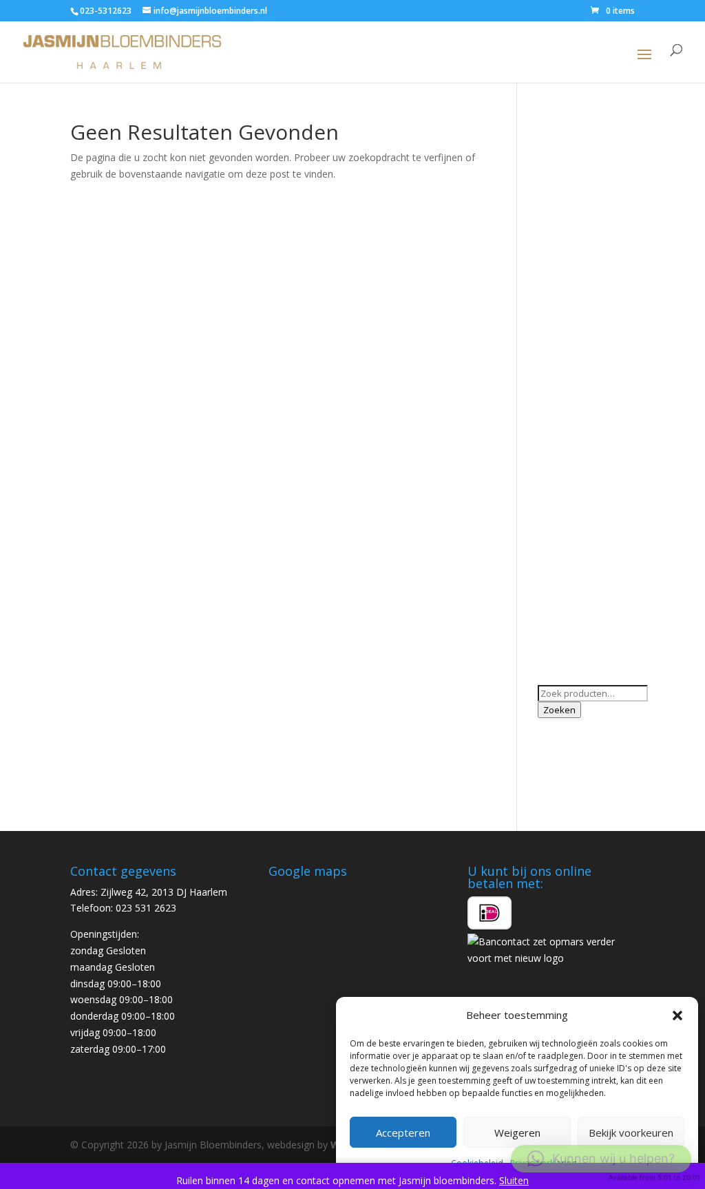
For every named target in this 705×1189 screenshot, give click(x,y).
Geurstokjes (564, 267)
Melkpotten (563, 453)
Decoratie (560, 246)
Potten (553, 512)
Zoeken (559, 710)
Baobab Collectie (575, 161)
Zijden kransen (570, 655)
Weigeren (517, 1132)
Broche (554, 204)
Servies (553, 554)
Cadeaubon (563, 224)
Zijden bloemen (572, 634)
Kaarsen (556, 326)
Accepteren (403, 1132)
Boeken (555, 182)
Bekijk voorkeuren (631, 1132)
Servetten (559, 533)
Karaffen (557, 390)
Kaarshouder (566, 347)
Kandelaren (563, 368)
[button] (677, 1015)
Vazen (551, 575)
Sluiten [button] (514, 1180)
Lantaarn (558, 432)
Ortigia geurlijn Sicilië (583, 474)
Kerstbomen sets (576, 411)
